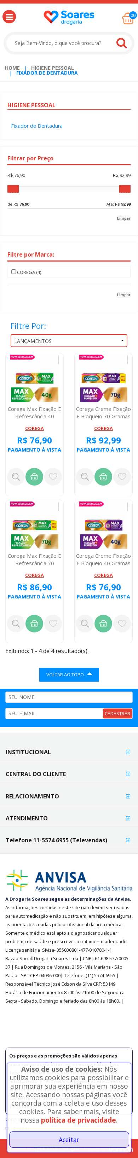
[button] (9, 16)
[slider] (13, 189)
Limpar (124, 218)
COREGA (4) (29, 272)
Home (12, 67)
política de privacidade (78, 1120)
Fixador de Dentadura (37, 125)
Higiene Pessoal (52, 67)
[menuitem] (12, 67)
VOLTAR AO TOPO (65, 674)
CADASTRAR (117, 713)
